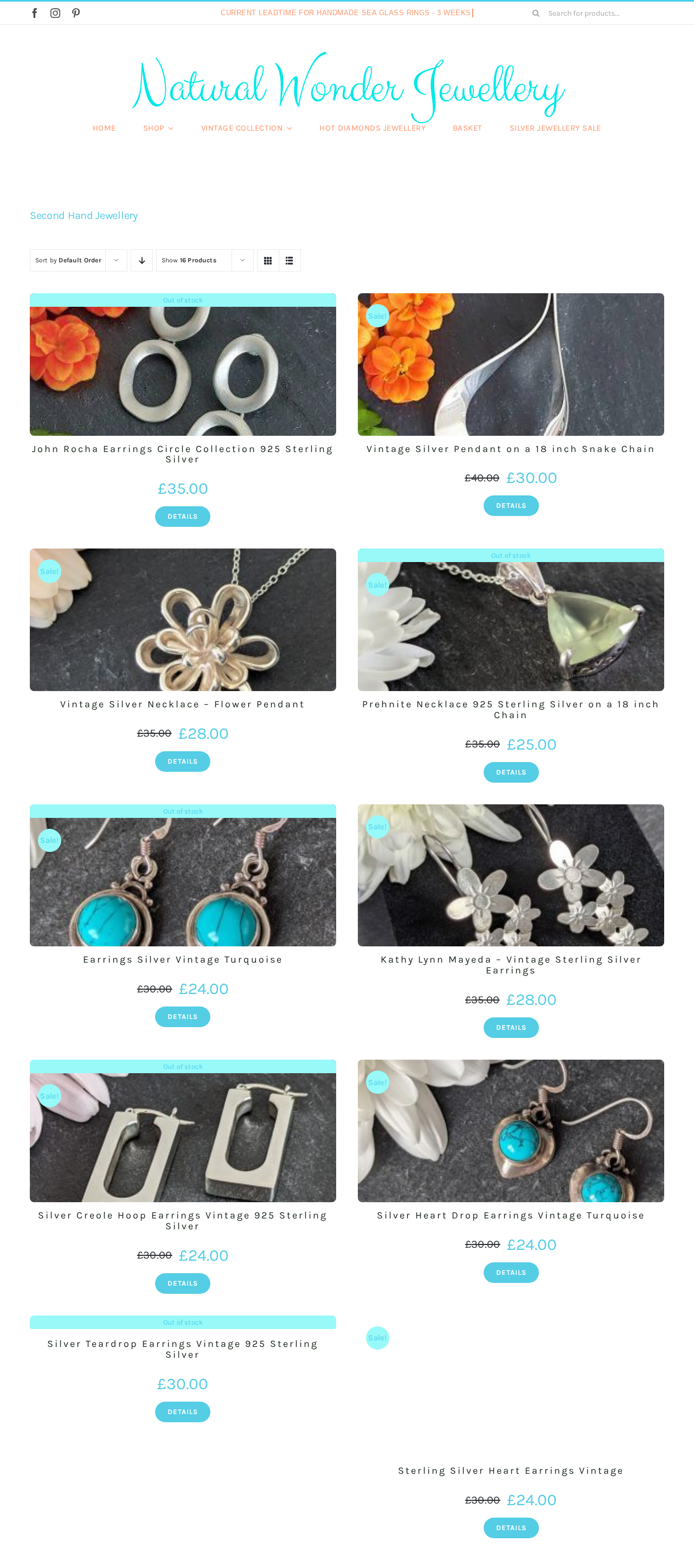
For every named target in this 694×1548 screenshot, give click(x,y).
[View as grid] (268, 260)
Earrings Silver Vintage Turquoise (183, 959)
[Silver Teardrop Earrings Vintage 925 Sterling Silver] (183, 1323)
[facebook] (35, 13)
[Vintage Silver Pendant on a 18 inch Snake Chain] (511, 364)
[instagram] (55, 13)
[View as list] (289, 260)
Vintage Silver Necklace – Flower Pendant (182, 704)
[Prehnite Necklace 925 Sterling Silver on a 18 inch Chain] (511, 620)
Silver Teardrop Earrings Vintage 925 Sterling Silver (182, 1349)
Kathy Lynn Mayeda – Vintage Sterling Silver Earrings (511, 964)
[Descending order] (141, 260)
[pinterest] (76, 13)
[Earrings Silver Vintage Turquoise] (183, 875)
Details (183, 516)
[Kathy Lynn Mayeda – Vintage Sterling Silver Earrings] (511, 875)
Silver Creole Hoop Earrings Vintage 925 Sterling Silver (182, 1220)
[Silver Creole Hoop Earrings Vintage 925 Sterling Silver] (183, 1131)
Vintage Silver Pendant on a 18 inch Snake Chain (511, 449)
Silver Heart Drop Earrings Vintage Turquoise (511, 1215)
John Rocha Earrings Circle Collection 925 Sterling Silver (182, 454)
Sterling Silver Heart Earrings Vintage (511, 1470)
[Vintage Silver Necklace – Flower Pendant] (183, 620)
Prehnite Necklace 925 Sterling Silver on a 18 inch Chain (511, 709)
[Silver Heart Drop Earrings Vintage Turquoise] (511, 1131)
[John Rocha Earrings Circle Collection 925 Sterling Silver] (183, 364)
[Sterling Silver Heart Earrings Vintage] (511, 1386)
